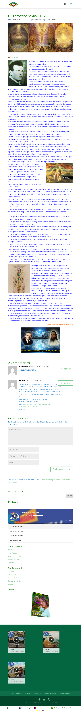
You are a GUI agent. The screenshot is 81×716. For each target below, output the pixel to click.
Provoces (27, 694)
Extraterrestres (50, 694)
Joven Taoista (12, 553)
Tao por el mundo (14, 556)
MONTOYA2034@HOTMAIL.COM (30, 407)
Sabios (11, 694)
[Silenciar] (30, 515)
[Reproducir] (15, 516)
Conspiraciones (64, 694)
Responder (65, 368)
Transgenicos (37, 694)
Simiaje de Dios (13, 559)
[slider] (38, 515)
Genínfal (11, 563)
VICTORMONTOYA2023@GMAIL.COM (36, 404)
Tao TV (10, 550)
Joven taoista (15, 20)
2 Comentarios (50, 20)
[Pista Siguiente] (26, 515)
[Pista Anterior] (23, 515)
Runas (18, 694)
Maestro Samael (38, 20)
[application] (40, 516)
